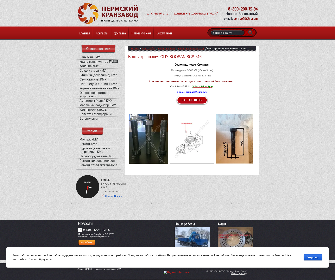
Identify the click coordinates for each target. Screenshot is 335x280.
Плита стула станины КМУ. (98, 84)
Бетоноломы (88, 118)
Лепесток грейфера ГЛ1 (96, 114)
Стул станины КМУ (92, 79)
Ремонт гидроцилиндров (97, 160)
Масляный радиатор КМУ (97, 105)
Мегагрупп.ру (239, 273)
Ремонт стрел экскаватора (98, 165)
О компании (164, 33)
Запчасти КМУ (89, 57)
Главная (84, 33)
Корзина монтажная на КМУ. (99, 88)
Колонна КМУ (89, 66)
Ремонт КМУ (88, 144)
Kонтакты (102, 33)
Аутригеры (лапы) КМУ (95, 100)
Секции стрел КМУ (92, 70)
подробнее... (87, 242)
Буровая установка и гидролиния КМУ (94, 150)
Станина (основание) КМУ (98, 75)
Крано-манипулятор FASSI (98, 61)
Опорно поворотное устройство (93, 94)
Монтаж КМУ (88, 139)
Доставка (120, 33)
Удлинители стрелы (93, 109)
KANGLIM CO (102, 230)
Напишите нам (141, 33)
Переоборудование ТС (96, 156)
